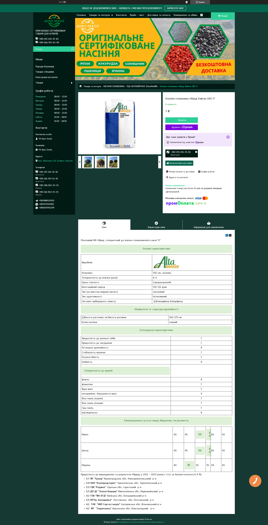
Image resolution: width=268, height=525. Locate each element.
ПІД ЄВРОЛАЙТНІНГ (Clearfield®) (142, 86)
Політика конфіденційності (152, 522)
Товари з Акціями (45, 71)
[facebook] (227, 236)
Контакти (121, 15)
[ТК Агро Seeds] (54, 21)
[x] (230, 236)
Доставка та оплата (158, 15)
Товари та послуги (99, 15)
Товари (39, 82)
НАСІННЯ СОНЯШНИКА (113, 86)
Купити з (177, 127)
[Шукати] (72, 49)
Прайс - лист (137, 15)
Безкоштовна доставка (181, 163)
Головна (81, 15)
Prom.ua (148, 519)
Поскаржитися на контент (128, 522)
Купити (182, 120)
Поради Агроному (45, 66)
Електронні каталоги (47, 77)
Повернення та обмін (185, 15)
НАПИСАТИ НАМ (175, 8)
